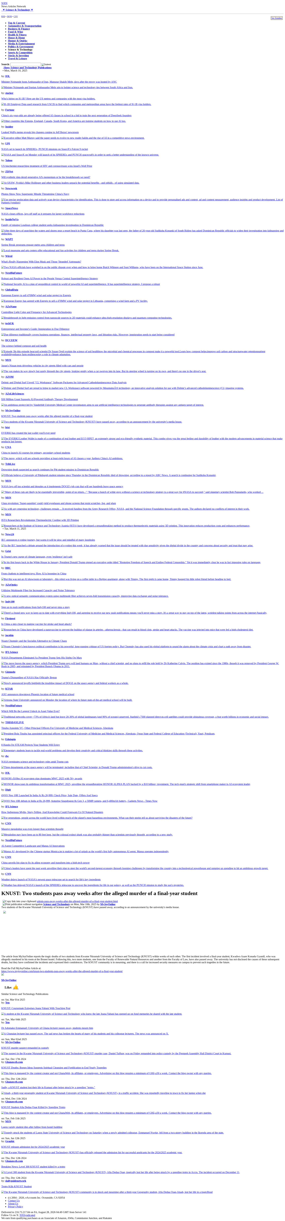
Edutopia (10, 739)
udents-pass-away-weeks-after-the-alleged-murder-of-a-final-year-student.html (77, 901)
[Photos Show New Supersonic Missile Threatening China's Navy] (142, 202)
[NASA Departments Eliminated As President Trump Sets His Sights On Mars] (142, 666)
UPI (7, 143)
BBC (8, 568)
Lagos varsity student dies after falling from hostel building (31, 1127)
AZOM (9, 376)
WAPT (9, 239)
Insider (9, 126)
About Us (13, 1203)
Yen (7, 1002)
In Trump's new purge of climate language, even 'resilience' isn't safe (36, 556)
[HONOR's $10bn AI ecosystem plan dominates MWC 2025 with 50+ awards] (126, 784)
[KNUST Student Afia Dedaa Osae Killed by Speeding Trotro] (106, 1112)
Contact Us (14, 1200)
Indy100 (10, 601)
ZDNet (9, 171)
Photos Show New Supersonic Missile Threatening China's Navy (35, 194)
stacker (9, 93)
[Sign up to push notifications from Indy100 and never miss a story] (134, 612)
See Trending (276, 18)
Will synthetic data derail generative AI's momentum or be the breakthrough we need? (45, 177)
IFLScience (11, 652)
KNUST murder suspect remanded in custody (25, 1047)
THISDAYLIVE (14, 722)
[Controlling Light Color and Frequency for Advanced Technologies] (86, 317)
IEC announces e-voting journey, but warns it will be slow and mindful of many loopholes (48, 539)
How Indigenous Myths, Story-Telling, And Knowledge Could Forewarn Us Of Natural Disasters (52, 812)
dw (7, 756)
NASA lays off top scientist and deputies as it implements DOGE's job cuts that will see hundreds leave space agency (62, 486)
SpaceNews (11, 208)
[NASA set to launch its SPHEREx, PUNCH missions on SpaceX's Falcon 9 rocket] (80, 154)
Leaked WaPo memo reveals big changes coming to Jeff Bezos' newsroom (40, 132)
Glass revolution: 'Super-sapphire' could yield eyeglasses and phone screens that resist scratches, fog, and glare (58, 503)
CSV (16, 16)
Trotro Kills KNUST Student (16, 1186)
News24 (9, 534)
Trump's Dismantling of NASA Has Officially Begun (29, 677)
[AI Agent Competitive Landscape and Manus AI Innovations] (85, 851)
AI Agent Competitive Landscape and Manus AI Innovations (33, 845)
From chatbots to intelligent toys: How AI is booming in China (33, 573)
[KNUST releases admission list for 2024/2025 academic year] (91, 1152)
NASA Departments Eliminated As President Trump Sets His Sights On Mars (41, 657)
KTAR (9, 688)
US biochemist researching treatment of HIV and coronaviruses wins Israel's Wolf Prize (46, 166)
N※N (4, 3)
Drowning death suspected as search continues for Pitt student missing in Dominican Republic (50, 469)
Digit (8, 789)
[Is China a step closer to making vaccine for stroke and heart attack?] (127, 629)
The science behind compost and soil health (24, 345)
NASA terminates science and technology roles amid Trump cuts (34, 761)
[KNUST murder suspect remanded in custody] (116, 1053)
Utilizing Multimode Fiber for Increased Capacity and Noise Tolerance (38, 590)
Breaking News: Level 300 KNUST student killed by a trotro (33, 1166)
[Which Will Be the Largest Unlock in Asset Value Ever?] (135, 716)
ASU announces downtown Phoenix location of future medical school (37, 694)
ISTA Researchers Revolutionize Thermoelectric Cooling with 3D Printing (40, 520)
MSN (8, 360)
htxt (7, 427)
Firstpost (10, 618)
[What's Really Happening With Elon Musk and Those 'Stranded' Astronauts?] (102, 267)
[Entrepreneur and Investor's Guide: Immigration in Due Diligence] (87, 334)
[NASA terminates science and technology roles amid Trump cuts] (76, 767)
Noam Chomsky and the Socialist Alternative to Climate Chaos (34, 640)
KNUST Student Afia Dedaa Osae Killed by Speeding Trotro (33, 1107)
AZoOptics (11, 584)
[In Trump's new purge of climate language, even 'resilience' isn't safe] (131, 562)
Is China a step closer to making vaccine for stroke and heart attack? (36, 624)
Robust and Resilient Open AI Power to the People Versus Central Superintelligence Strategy (49, 278)
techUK (9, 323)
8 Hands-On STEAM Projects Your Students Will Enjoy (30, 744)
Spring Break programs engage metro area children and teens (33, 244)
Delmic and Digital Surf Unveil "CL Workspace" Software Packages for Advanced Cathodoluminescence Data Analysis (64, 382)
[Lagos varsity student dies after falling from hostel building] (112, 1132)
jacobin (9, 635)
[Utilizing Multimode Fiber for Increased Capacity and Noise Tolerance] (85, 596)
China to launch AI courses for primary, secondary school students (35, 452)
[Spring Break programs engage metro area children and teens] (60, 250)
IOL (7, 76)
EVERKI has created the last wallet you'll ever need (28, 433)
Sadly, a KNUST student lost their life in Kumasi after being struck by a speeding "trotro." (48, 1087)
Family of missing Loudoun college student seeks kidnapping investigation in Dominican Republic (52, 225)
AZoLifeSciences (14, 393)
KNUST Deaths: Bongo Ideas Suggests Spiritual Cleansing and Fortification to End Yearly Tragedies (54, 1067)
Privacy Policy (15, 1206)
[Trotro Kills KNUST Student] (107, 1192)
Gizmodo (10, 671)
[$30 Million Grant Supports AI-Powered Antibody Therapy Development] (102, 404)
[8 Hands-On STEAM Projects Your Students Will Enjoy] (72, 750)
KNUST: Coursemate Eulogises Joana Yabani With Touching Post (35, 1008)
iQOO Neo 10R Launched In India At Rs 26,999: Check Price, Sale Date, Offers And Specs (49, 795)
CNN (8, 823)
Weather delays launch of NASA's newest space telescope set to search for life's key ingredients (51, 879)
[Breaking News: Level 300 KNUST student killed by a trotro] (120, 1172)
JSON (9, 16)
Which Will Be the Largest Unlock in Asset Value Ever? (30, 711)
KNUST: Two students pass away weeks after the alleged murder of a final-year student (47, 416)
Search (5, 64)
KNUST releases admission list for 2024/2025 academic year (33, 1146)
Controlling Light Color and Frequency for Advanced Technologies (36, 312)
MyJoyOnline (12, 410)
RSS (3, 16)
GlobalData (11, 289)
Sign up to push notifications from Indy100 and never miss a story (35, 607)
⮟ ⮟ (17, 9)
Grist (8, 551)
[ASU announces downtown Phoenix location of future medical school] (66, 700)
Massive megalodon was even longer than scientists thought (32, 829)
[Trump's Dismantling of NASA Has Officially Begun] (64, 683)
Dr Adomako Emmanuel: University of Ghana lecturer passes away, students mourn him (47, 1028)
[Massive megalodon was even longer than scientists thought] (87, 834)
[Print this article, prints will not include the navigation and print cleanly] (23, 904)
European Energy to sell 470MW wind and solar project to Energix (36, 295)
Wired (8, 256)
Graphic (10, 1141)
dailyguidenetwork (15, 1180)
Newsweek (11, 188)
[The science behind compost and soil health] (142, 354)
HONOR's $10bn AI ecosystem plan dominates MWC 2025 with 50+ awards (41, 778)
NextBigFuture (13, 272)
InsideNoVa (11, 219)
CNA (8, 447)
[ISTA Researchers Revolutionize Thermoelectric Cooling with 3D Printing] (125, 525)
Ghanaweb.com (14, 1062)
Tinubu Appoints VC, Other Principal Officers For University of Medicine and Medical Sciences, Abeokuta (57, 728)
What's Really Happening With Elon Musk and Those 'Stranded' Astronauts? (41, 261)
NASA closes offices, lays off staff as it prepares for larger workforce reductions (42, 213)
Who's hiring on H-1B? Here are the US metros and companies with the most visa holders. (48, 98)
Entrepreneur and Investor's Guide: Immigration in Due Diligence (35, 329)
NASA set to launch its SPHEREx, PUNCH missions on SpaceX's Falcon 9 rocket (44, 149)
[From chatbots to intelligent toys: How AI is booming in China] (116, 579)
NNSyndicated (27, 1215)
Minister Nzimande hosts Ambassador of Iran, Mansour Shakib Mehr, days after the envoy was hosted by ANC (59, 81)
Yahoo (8, 160)
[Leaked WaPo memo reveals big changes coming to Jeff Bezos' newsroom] (72, 137)
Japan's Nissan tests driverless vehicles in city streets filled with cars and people (42, 365)
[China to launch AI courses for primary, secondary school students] (62, 458)
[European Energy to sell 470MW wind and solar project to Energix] (74, 301)
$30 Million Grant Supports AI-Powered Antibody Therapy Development (39, 399)
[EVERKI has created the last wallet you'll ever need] (142, 441)
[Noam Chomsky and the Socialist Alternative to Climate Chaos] (126, 646)
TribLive (10, 464)
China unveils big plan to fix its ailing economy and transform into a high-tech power (45, 862)
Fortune (9, 109)
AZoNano (10, 306)
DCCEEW (11, 340)
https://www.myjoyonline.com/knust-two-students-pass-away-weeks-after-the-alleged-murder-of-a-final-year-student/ (62, 971)
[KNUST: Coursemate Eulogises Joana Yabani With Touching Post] (91, 1013)
